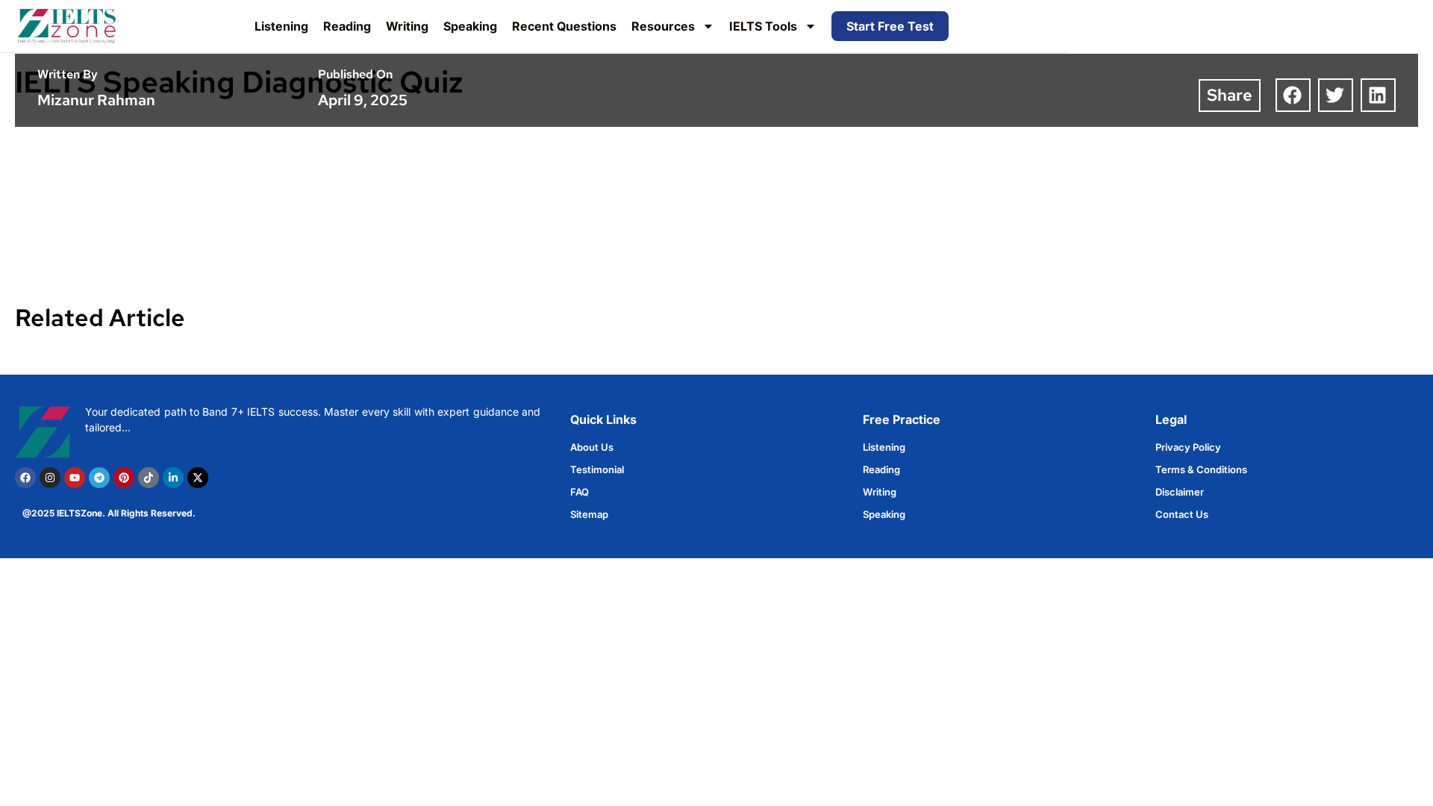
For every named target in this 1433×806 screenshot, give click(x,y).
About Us (592, 447)
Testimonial (597, 469)
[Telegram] (99, 477)
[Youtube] (74, 477)
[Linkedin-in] (173, 477)
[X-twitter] (197, 477)
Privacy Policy (1188, 447)
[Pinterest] (123, 477)
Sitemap (589, 514)
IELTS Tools (763, 26)
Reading (347, 26)
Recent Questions (564, 26)
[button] (1293, 95)
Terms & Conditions (1201, 469)
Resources (663, 26)
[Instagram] (50, 477)
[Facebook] (25, 477)
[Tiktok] (148, 477)
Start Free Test (890, 26)
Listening (281, 26)
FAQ (579, 492)
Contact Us (1181, 514)
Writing (407, 26)
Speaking (470, 26)
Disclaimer (1179, 492)
